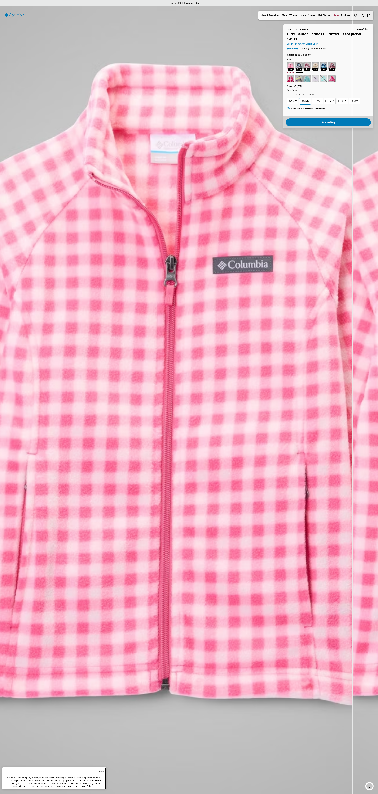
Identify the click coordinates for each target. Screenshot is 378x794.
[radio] (290, 65)
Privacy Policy (85, 786)
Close (101, 771)
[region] (189, 400)
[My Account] (362, 15)
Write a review (318, 48)
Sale (336, 15)
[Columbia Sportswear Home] (14, 15)
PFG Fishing (324, 15)
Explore (345, 15)
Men (284, 15)
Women (293, 15)
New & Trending (270, 15)
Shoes (311, 15)
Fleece (305, 29)
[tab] (289, 95)
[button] (369, 786)
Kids (303, 15)
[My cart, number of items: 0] (369, 15)
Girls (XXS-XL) (293, 29)
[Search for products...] (356, 15)
